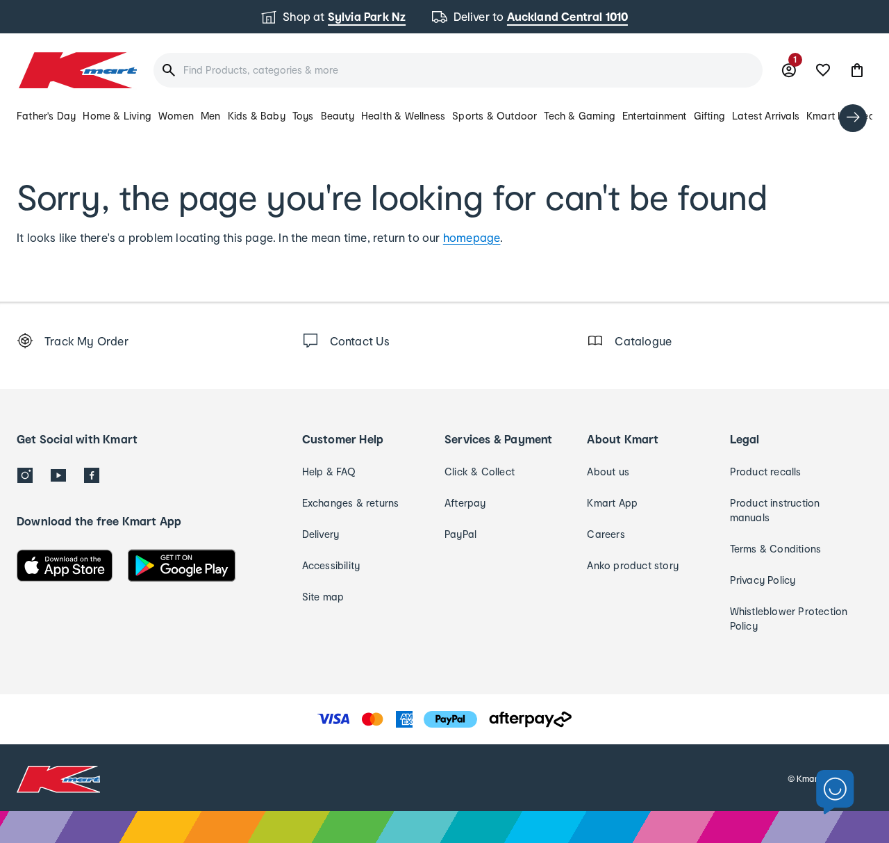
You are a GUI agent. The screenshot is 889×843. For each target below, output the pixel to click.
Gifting (709, 116)
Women (176, 116)
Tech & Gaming (579, 116)
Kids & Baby (256, 116)
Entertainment (654, 116)
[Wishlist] (823, 70)
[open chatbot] (835, 792)
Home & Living (117, 116)
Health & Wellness (403, 116)
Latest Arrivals (765, 116)
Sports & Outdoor (494, 116)
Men (211, 116)
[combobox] (458, 70)
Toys (303, 116)
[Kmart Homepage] (77, 70)
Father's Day (46, 116)
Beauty (337, 116)
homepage (472, 237)
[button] (857, 70)
